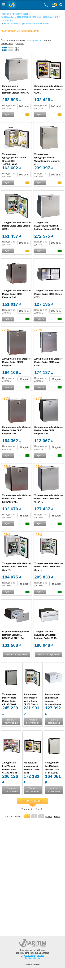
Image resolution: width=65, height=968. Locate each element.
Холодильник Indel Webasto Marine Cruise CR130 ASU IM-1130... (10, 769)
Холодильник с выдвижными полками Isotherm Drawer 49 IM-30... (15, 89)
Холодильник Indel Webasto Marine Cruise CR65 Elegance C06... (16, 293)
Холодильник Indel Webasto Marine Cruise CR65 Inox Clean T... (48, 498)
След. (49, 816)
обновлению (7, 43)
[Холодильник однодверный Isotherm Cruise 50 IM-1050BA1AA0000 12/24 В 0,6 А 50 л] (16, 138)
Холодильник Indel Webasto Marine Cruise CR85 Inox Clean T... (16, 566)
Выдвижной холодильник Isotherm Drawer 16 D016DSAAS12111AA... (15, 634)
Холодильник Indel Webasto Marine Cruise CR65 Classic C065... (48, 293)
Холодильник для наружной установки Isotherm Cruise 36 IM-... (46, 634)
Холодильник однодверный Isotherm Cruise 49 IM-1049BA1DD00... (32, 769)
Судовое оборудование (32, 955)
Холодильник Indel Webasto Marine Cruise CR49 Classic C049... (48, 89)
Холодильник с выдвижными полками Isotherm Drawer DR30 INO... (53, 701)
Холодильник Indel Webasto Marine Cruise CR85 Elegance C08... (16, 430)
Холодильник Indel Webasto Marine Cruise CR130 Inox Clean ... (48, 566)
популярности (34, 40)
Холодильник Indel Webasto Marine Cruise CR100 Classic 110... (31, 701)
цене (22, 40)
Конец (57, 816)
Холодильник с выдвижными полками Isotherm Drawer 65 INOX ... (48, 225)
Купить (8, 114)
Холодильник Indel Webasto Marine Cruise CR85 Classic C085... (16, 225)
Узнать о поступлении (16, 654)
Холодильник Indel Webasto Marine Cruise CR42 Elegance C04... (48, 430)
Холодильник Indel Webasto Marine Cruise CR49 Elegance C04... (16, 498)
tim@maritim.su (32, 958)
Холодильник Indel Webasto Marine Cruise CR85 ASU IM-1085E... (52, 769)
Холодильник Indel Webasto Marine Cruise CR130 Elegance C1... (16, 362)
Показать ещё (32, 801)
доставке (19, 43)
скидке (47, 40)
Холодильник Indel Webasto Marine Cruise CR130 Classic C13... (9, 701)
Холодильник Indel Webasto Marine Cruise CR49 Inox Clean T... (48, 362)
